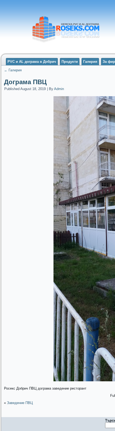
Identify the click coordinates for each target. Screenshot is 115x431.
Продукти (70, 62)
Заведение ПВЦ (20, 403)
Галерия (90, 62)
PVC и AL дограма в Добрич (31, 62)
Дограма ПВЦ (25, 82)
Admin (59, 89)
